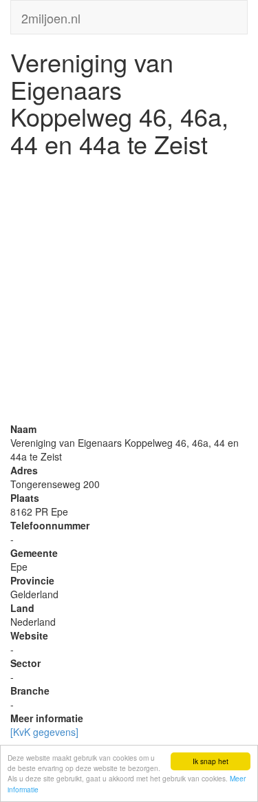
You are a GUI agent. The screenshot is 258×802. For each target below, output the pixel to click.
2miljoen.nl (50, 15)
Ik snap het (210, 761)
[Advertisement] (129, 293)
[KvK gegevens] (44, 732)
